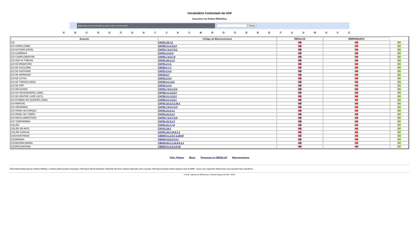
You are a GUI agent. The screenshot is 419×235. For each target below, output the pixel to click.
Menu (192, 157)
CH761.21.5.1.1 (166, 110)
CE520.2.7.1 (164, 67)
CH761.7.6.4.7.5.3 (167, 107)
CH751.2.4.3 (165, 78)
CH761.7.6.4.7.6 (166, 56)
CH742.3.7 (164, 74)
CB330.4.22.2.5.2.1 (168, 139)
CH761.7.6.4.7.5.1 (167, 49)
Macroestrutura (240, 157)
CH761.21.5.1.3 (166, 121)
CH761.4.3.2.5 (165, 53)
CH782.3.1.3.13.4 (167, 46)
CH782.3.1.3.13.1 (167, 100)
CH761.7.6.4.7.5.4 (167, 118)
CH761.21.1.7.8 (166, 125)
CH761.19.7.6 (165, 42)
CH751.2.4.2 (165, 71)
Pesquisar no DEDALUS (214, 157)
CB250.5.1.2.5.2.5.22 (169, 146)
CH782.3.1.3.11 (166, 82)
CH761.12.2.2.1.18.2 (169, 103)
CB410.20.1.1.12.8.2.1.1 (171, 143)
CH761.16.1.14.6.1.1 (169, 132)
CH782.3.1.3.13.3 (167, 92)
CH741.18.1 (164, 128)
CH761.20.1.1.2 (166, 60)
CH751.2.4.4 (165, 85)
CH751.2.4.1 (165, 64)
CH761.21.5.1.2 (166, 114)
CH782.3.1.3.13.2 (167, 96)
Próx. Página (177, 157)
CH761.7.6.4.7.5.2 (167, 89)
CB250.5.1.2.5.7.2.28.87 (171, 135)
